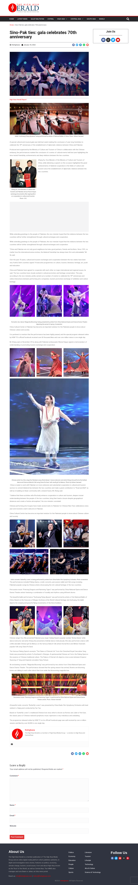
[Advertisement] (49, 217)
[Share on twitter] (77, 45)
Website (13, 826)
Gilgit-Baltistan (37, 19)
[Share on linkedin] (80, 45)
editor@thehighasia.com (42, 876)
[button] (66, 18)
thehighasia (64, 881)
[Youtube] (118, 40)
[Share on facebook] (73, 45)
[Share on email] (87, 45)
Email (12, 815)
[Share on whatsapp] (84, 45)
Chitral (51, 19)
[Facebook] (103, 40)
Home (11, 19)
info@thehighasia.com (24, 876)
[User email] (12, 744)
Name (13, 805)
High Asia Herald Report (18, 100)
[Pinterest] (127, 858)
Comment (14, 776)
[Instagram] (108, 40)
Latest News (22, 19)
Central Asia (76, 19)
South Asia (91, 19)
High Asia (61, 19)
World (102, 19)
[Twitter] (113, 40)
